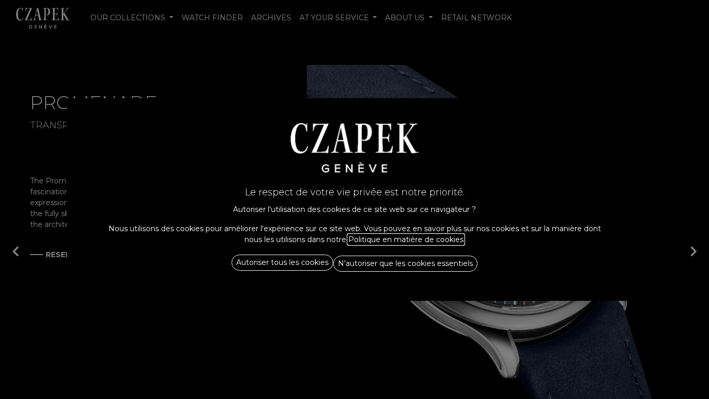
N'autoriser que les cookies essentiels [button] (405, 263)
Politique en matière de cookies (405, 239)
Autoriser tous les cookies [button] (282, 262)
